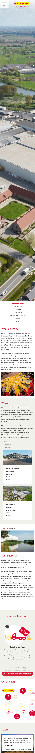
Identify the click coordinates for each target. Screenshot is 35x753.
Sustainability (17, 312)
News (17, 321)
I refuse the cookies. (25, 749)
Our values (7, 447)
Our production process (17, 315)
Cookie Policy (26, 743)
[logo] (22, 4)
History (17, 318)
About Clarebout (17, 303)
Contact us (7, 441)
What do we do (17, 306)
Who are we (17, 309)
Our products (7, 444)
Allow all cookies (10, 749)
